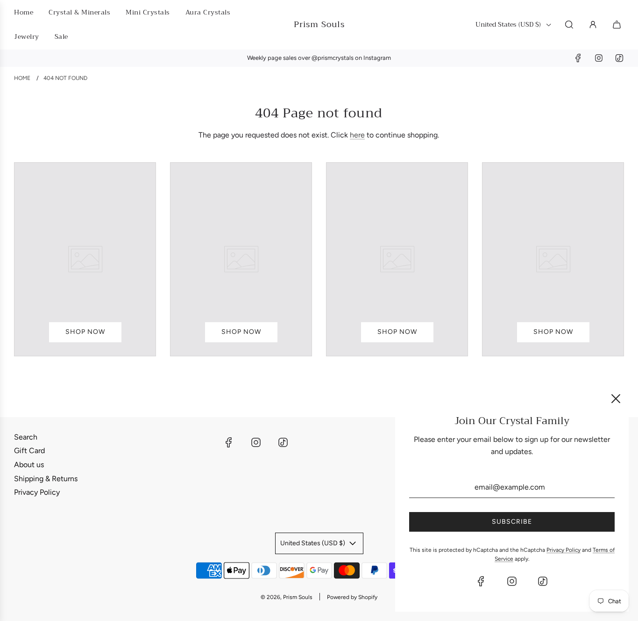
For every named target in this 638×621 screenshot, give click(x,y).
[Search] (569, 24)
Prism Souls (319, 24)
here (357, 134)
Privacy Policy (37, 492)
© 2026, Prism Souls (286, 597)
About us (29, 464)
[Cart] (618, 24)
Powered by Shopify (352, 597)
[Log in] (593, 24)
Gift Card (29, 450)
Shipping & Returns (46, 478)
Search (25, 437)
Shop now (85, 332)
